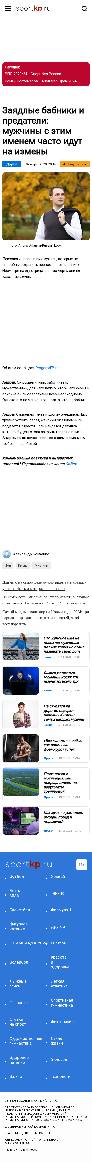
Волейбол (19, 962)
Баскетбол (19, 909)
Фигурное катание (19, 926)
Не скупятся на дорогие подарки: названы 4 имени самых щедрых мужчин (64, 713)
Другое (11, 164)
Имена (22, 565)
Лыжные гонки (18, 983)
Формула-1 (60, 909)
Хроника (59, 1059)
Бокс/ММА (15, 893)
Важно (16, 1076)
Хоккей (58, 876)
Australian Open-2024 (58, 81)
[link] (46, 206)
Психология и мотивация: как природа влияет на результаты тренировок (60, 783)
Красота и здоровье (60, 962)
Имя (8, 565)
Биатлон (58, 943)
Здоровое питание (19, 1060)
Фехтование (60, 1021)
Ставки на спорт (18, 1022)
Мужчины (41, 565)
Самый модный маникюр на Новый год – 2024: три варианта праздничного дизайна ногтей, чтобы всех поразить (45, 618)
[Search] (83, 8)
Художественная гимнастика (19, 1041)
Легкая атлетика (59, 983)
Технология (60, 1076)
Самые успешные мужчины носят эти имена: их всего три (61, 677)
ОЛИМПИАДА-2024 (19, 943)
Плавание (19, 1002)
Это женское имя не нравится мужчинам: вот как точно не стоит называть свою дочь (64, 645)
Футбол (17, 876)
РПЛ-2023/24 (16, 74)
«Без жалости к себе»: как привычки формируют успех (63, 745)
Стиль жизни (57, 1041)
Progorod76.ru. (47, 368)
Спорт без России (46, 74)
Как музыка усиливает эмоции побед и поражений (63, 817)
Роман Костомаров (21, 81)
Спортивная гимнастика (60, 1003)
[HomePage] (38, 9)
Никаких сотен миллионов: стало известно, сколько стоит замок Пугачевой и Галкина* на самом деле (45, 600)
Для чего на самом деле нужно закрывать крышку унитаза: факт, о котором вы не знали (44, 585)
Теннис (57, 893)
